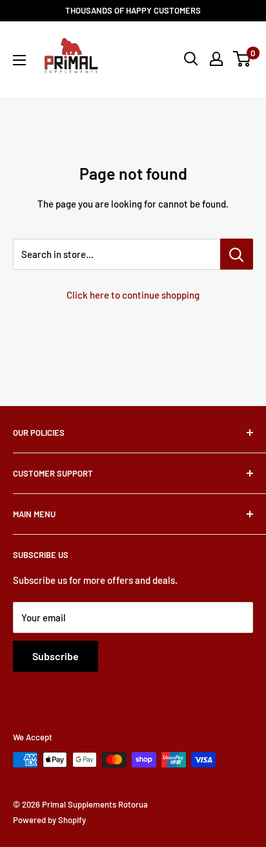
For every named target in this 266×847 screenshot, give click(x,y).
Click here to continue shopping (133, 295)
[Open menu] (19, 60)
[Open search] (191, 59)
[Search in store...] (236, 254)
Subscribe (55, 656)
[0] (242, 59)
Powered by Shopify (49, 820)
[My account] (216, 59)
